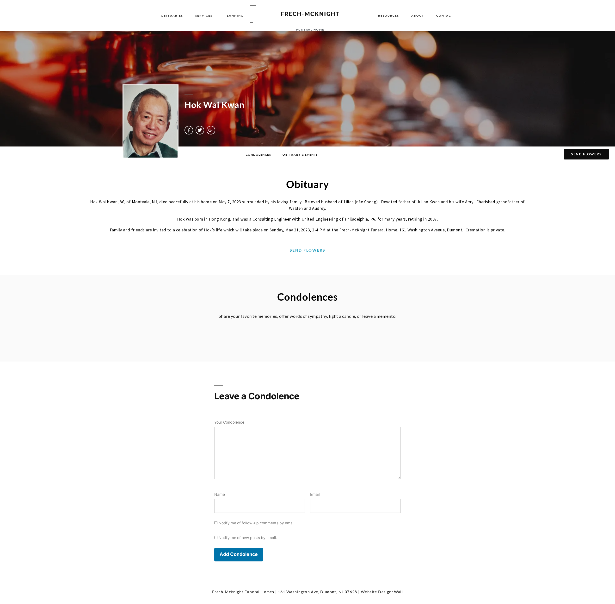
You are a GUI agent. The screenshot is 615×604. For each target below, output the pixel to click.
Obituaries (172, 15)
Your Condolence (229, 422)
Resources (388, 15)
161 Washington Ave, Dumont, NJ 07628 (317, 591)
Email (315, 494)
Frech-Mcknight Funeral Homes (243, 591)
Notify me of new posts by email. (248, 537)
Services (203, 15)
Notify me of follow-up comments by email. (257, 523)
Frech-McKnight (310, 13)
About (417, 15)
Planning (234, 15)
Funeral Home (310, 29)
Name (219, 494)
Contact (444, 15)
